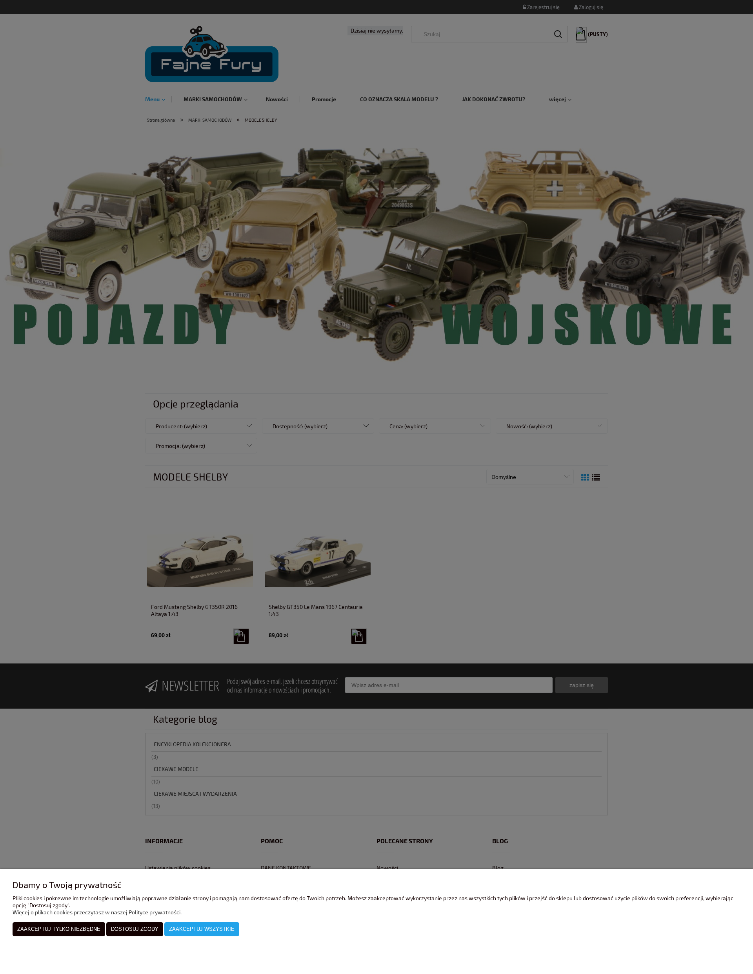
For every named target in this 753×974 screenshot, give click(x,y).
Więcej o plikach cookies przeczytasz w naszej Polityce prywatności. (97, 912)
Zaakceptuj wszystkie (202, 929)
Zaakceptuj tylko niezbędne (58, 929)
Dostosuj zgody (134, 929)
